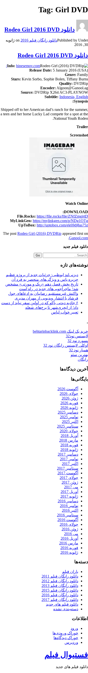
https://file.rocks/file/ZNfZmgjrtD (62, 216)
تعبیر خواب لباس (64, 312)
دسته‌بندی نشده (65, 609)
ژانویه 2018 (69, 450)
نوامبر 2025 (69, 417)
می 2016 (71, 534)
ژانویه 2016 (69, 552)
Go (38, 255)
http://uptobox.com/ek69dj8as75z (62, 225)
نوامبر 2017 (69, 459)
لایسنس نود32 (77, 336)
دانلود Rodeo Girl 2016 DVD (39, 29)
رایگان (83, 359)
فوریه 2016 (69, 548)
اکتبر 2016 (70, 510)
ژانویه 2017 (69, 496)
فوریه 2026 (69, 403)
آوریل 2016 (69, 538)
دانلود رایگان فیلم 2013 (60, 585)
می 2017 (71, 487)
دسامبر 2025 (68, 412)
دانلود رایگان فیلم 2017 (60, 600)
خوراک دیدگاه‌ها (66, 638)
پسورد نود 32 (77, 341)
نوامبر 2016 (69, 506)
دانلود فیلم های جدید (62, 604)
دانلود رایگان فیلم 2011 (60, 576)
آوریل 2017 (69, 492)
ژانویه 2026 (69, 407)
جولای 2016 (69, 524)
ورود (74, 628)
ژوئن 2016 (70, 529)
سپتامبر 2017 (67, 468)
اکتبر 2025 (70, 421)
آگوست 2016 (67, 520)
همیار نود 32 (78, 350)
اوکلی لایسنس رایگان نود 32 (65, 345)
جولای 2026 (69, 393)
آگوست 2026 (67, 389)
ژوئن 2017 (70, 482)
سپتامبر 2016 (67, 515)
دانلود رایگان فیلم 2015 (60, 590)
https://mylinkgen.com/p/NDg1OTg (60, 221)
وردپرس (71, 642)
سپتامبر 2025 (67, 426)
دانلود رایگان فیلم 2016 (39, 40)
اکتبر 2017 (70, 464)
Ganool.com (78, 238)
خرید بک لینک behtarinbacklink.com (60, 331)
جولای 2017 (69, 478)
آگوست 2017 (67, 473)
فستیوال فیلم (66, 654)
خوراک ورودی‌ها (65, 633)
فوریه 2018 (69, 445)
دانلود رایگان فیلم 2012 (60, 581)
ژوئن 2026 (70, 398)
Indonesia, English (73, 97)
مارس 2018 (68, 440)
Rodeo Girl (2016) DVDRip (39, 233)
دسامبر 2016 (68, 501)
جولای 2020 (69, 431)
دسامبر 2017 (68, 454)
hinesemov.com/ (23, 66)
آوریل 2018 (69, 436)
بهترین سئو (79, 355)
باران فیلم (70, 571)
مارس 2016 (68, 543)
